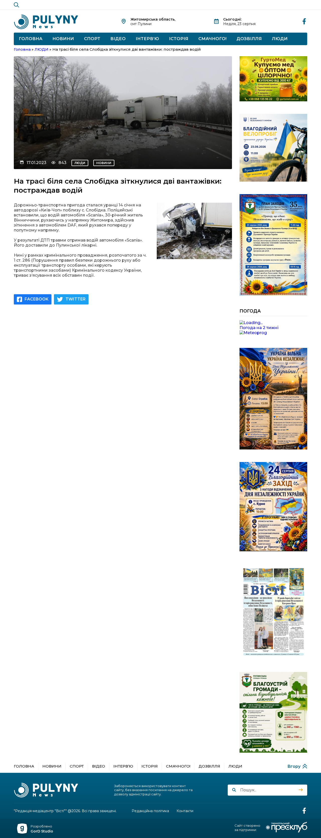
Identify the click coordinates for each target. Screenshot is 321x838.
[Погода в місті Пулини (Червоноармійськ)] (273, 322)
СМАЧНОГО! (212, 38)
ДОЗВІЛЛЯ (249, 38)
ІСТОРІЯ (178, 38)
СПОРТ (92, 38)
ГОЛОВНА (30, 38)
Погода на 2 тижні (258, 327)
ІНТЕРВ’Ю (147, 38)
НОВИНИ (63, 38)
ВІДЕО (118, 38)
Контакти (185, 811)
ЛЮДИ (280, 38)
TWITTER (75, 299)
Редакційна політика (150, 811)
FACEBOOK (36, 299)
